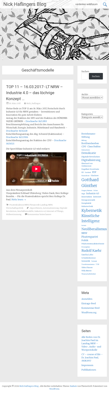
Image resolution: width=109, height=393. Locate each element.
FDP (94, 172)
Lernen (83, 225)
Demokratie (88, 153)
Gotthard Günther (90, 182)
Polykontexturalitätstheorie (92, 244)
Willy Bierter (86, 271)
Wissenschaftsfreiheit (88, 274)
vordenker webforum (86, 4)
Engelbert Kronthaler (90, 169)
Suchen (85, 71)
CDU (83, 146)
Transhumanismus (88, 264)
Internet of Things (55, 211)
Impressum (87, 365)
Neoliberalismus (94, 229)
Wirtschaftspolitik (14, 208)
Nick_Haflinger (33, 103)
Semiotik (85, 261)
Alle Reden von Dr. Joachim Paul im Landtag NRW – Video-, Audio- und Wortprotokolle (91, 343)
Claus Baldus (93, 146)
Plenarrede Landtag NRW (41, 205)
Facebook (88, 172)
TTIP (97, 264)
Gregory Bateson (86, 190)
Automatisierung (51, 208)
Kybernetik (91, 210)
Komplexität (86, 203)
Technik (94, 261)
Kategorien (87, 114)
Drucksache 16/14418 (16, 130)
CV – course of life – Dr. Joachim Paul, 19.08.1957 (92, 357)
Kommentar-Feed (90, 308)
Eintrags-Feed (88, 303)
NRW (84, 233)
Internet (97, 197)
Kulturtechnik (87, 206)
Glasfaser (95, 175)
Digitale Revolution (90, 156)
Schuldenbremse (88, 258)
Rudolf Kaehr (91, 251)
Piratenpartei (89, 236)
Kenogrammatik (88, 200)
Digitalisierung (90, 160)
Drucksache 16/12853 (36, 121)
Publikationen (88, 369)
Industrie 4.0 (40, 211)
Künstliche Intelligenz (90, 218)
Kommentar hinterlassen (39, 214)
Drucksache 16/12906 (17, 137)
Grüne (95, 190)
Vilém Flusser (87, 267)
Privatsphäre (85, 247)
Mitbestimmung (14, 214)
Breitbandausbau (90, 143)
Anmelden (86, 299)
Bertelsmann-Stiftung (88, 135)
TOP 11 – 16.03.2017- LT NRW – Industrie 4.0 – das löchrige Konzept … (34, 92)
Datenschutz (85, 150)
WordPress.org (89, 312)
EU (82, 172)
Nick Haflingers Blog (24, 4)
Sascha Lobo (87, 254)
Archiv (84, 94)
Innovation (86, 197)
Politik (84, 240)
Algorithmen (36, 208)
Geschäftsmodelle (25, 211)
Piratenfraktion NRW (19, 205)
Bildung (84, 140)
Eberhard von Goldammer (87, 164)
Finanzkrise (85, 175)
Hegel (83, 194)
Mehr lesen (18, 199)
